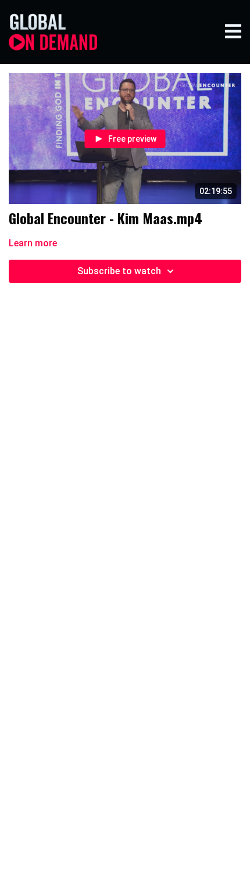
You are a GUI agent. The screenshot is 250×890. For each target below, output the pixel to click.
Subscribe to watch (119, 271)
